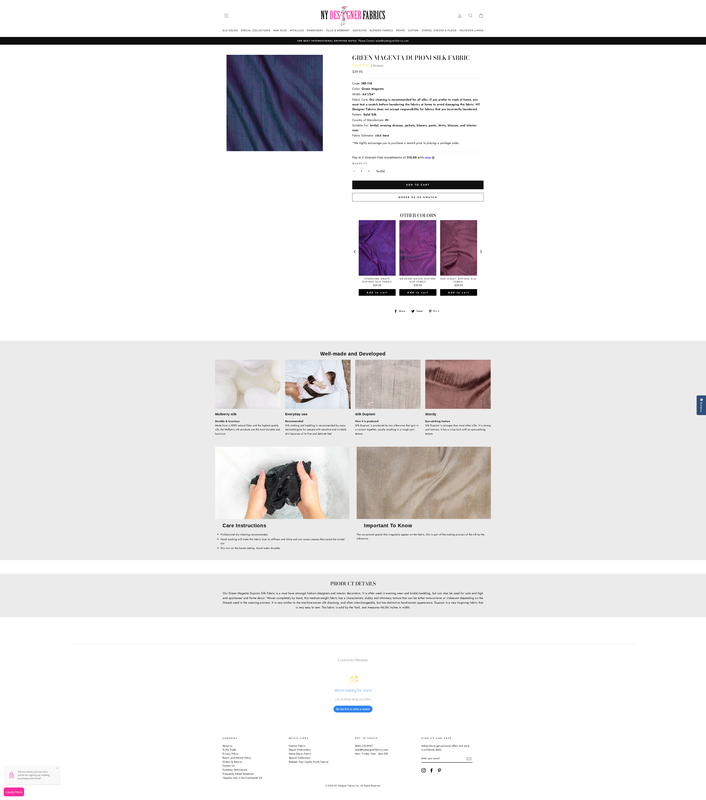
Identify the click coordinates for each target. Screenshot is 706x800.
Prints (400, 30)
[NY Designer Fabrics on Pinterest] (439, 770)
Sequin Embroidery (300, 749)
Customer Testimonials (234, 769)
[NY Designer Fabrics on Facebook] (431, 770)
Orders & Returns (232, 762)
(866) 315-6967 (364, 746)
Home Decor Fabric (300, 753)
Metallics (297, 30)
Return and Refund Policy (236, 758)
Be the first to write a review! (353, 709)
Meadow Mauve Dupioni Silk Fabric (418, 280)
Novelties (360, 30)
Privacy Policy (230, 753)
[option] (353, 41)
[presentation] (354, 251)
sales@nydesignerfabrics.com (371, 749)
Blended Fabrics (381, 30)
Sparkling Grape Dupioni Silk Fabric (377, 280)
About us (227, 746)
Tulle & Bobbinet (338, 30)
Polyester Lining (472, 30)
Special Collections (255, 30)
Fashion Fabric (297, 746)
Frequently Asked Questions (238, 774)
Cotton (413, 30)
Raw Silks (280, 30)
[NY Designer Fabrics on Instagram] (423, 770)
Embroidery (315, 30)
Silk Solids (230, 30)
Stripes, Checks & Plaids (439, 30)
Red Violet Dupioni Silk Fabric (459, 280)
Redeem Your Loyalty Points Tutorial (309, 762)
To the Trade (229, 749)
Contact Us (228, 765)
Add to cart (377, 292)
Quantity (360, 163)
